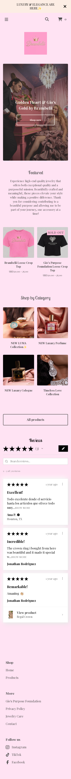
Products (12, 678)
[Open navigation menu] (6, 19)
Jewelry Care (14, 716)
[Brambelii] (35, 43)
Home (10, 670)
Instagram (19, 747)
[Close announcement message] (65, 6)
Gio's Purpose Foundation (23, 701)
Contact (11, 724)
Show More (22, 507)
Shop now (35, 119)
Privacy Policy (15, 709)
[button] (42, 448)
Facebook (18, 762)
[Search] (47, 19)
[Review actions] (62, 484)
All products (35, 420)
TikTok (16, 755)
